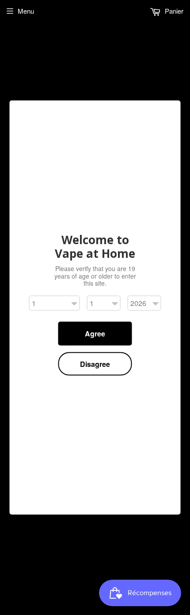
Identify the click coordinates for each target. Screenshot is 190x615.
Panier (173, 10)
